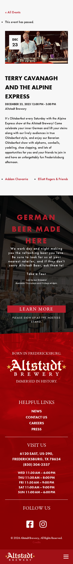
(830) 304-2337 (36, 464)
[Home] (18, 556)
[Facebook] (30, 524)
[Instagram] (43, 524)
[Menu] (66, 556)
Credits (37, 542)
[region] (36, 264)
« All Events (12, 12)
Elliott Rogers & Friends (53, 179)
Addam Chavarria (16, 179)
